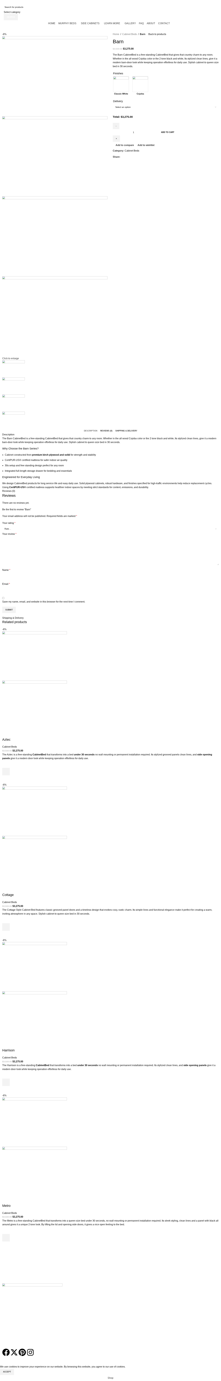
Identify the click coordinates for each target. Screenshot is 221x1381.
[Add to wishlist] (6, 764)
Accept (7, 1372)
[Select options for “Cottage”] (6, 927)
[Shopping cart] (218, 23)
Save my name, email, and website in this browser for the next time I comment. (43, 601)
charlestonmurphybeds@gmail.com (21, 1281)
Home (116, 34)
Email (6, 584)
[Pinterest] (22, 1352)
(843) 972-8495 (84, 2)
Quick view (6, 779)
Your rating (8, 523)
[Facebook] (6, 1352)
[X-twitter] (14, 1352)
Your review (9, 534)
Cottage (8, 895)
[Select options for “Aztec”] (6, 771)
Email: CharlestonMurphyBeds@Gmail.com (41, 2)
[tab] (90, 430)
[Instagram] (30, 1352)
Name (6, 570)
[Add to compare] (6, 733)
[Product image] (34, 705)
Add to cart (167, 132)
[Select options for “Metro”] (6, 1237)
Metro (6, 1206)
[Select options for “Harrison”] (6, 1082)
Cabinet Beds (129, 34)
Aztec (6, 739)
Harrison (8, 1050)
